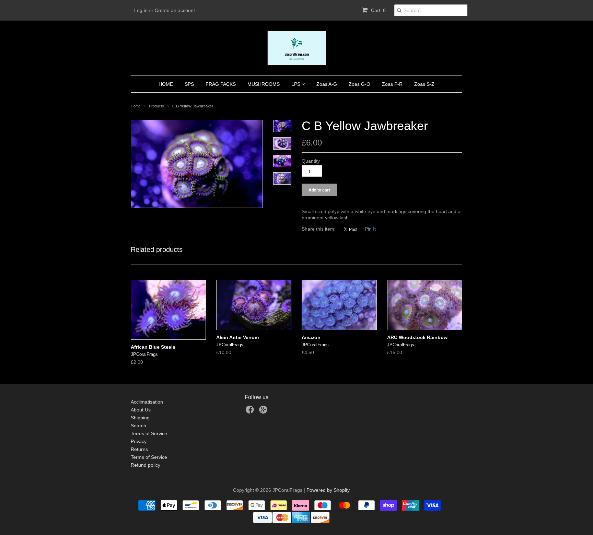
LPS (296, 84)
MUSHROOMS (263, 84)
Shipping (140, 417)
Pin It (370, 229)
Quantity (311, 161)
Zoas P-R (392, 84)
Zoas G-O (359, 84)
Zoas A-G (326, 84)
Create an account (175, 10)
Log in (141, 10)
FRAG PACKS (221, 84)
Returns (139, 449)
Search (138, 425)
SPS (189, 84)
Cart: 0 (378, 10)
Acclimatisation (147, 402)
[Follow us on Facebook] (251, 412)
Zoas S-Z (424, 84)
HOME (166, 84)
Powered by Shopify (328, 490)
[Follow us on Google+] (264, 412)
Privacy (139, 441)
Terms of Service (149, 433)
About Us (141, 409)
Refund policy (145, 465)
